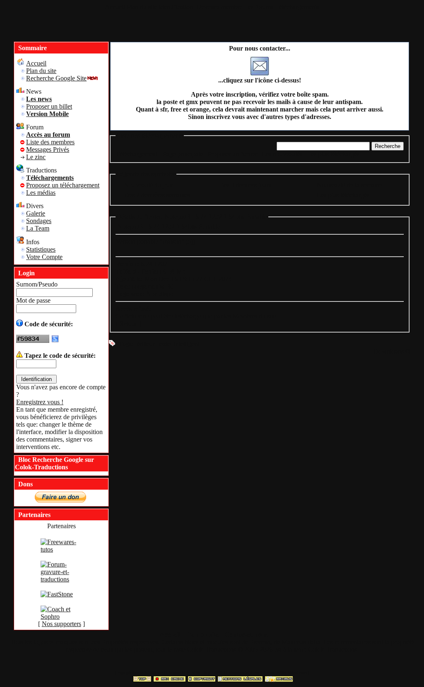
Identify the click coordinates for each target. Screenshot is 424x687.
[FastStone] (57, 597)
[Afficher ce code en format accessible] (55, 340)
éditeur (146, 343)
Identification (177, 6)
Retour (128, 323)
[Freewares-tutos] (61, 552)
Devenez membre (219, 6)
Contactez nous (245, 634)
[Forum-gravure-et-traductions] (61, 582)
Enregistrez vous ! (39, 401)
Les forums (258, 6)
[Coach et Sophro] (61, 619)
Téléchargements (297, 6)
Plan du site (142, 6)
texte (164, 343)
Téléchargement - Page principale (159, 154)
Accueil (115, 6)
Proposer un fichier (232, 154)
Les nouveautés (282, 154)
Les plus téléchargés (333, 154)
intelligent (187, 343)
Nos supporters (61, 623)
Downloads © (391, 351)
